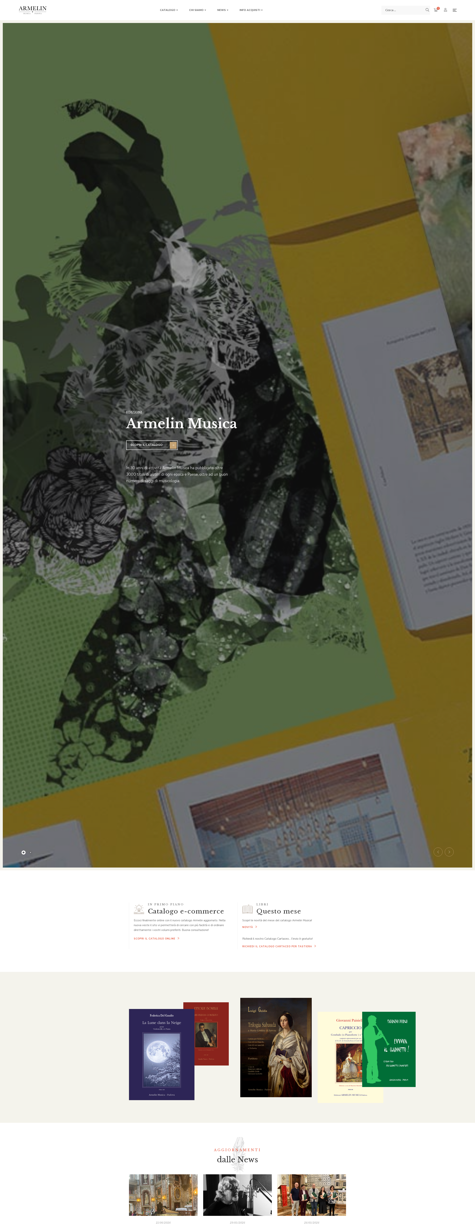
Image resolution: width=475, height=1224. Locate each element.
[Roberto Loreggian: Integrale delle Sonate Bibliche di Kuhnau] (163, 1195)
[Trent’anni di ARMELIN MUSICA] (311, 1195)
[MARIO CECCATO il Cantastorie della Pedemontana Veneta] (237, 1195)
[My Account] (446, 10)
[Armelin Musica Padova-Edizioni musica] (33, 10)
